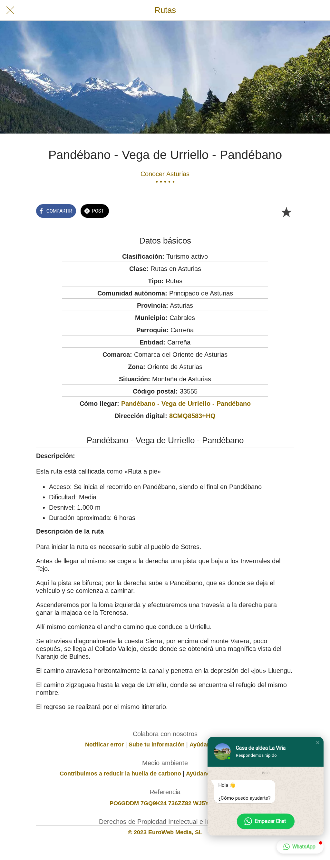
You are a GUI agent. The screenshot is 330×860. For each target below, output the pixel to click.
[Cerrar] (10, 10)
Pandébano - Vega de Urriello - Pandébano (186, 403)
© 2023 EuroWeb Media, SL (165, 832)
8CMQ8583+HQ (192, 415)
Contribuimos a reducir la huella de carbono (120, 773)
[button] (318, 742)
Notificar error (104, 744)
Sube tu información (157, 744)
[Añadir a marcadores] (286, 211)
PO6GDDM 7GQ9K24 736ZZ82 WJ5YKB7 (165, 803)
